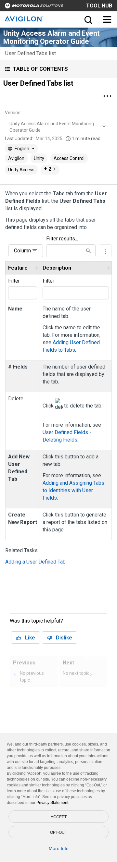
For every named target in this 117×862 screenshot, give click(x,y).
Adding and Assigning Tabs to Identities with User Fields (73, 490)
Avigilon (16, 158)
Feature (18, 268)
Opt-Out (58, 832)
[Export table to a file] (105, 250)
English (22, 148)
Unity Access (21, 169)
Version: (13, 112)
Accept (59, 817)
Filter (14, 281)
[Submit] (89, 251)
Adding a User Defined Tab (35, 562)
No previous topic (32, 677)
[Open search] (87, 19)
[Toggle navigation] (107, 19)
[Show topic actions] (107, 96)
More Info (59, 848)
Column (22, 251)
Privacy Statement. (52, 802)
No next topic (76, 673)
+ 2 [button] (47, 169)
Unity (39, 158)
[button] (58, 69)
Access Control (69, 158)
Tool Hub (99, 6)
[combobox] (57, 126)
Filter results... (62, 239)
